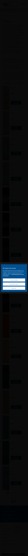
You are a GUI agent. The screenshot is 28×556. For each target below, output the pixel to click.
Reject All (14, 288)
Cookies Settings (14, 280)
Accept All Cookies (14, 284)
